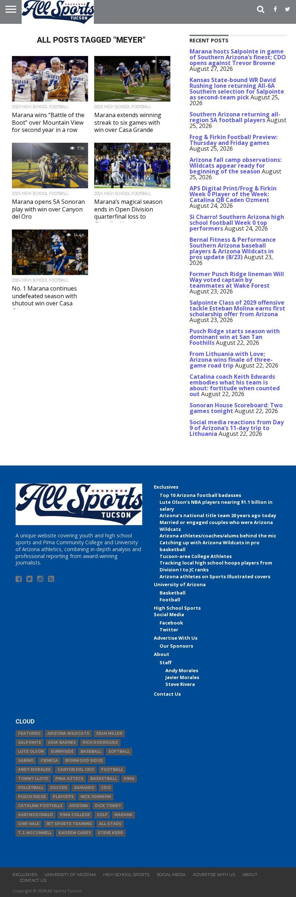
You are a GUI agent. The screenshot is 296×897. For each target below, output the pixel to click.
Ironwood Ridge (84, 760)
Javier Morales (182, 677)
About (161, 654)
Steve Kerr (110, 833)
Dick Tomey (108, 805)
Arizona (78, 805)
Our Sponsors (176, 646)
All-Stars (110, 823)
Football (170, 599)
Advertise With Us (175, 638)
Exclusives (166, 487)
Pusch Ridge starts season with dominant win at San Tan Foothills (235, 337)
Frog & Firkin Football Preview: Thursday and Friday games (234, 140)
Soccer (58, 787)
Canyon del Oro (75, 769)
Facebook (171, 622)
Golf (102, 814)
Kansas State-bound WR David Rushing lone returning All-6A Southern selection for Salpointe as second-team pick (237, 88)
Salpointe (29, 742)
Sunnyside (62, 751)
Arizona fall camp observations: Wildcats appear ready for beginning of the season (236, 165)
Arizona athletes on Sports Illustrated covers (215, 576)
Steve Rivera (180, 684)
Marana (123, 814)
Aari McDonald (35, 814)
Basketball (173, 592)
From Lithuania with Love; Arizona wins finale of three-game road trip (231, 359)
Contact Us (167, 694)
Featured (29, 733)
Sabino (26, 760)
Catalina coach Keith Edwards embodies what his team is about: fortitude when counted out (235, 385)
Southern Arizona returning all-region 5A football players (235, 117)
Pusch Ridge (32, 796)
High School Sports (177, 608)
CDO (105, 787)
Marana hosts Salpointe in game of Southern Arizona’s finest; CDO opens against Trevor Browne (238, 57)
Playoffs (63, 796)
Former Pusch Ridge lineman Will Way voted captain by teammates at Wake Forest (237, 279)
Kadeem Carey (74, 833)
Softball (119, 751)
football (112, 769)
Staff (165, 662)
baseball (90, 751)
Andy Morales (181, 670)
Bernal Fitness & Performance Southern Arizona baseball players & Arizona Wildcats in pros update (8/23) (233, 248)
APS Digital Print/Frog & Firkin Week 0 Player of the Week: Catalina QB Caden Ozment (233, 194)
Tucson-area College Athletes (196, 556)
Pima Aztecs (69, 778)
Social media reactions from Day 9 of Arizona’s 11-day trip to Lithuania (237, 428)
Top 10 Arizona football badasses (200, 495)
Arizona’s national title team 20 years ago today (218, 515)
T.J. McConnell (35, 833)
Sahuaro (84, 787)
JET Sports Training (69, 823)
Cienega (49, 760)
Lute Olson (31, 751)
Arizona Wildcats (68, 733)
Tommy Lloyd (33, 778)
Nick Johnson (95, 796)
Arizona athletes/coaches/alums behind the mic (218, 535)
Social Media (169, 614)
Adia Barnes (62, 742)
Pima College (75, 814)
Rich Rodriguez (100, 742)
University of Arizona (180, 584)
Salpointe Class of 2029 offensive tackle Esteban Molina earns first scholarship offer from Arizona (237, 308)
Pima (129, 778)
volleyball (30, 787)
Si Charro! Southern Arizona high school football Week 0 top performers (237, 222)
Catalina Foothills (40, 805)
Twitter (169, 629)
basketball (103, 778)
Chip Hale (28, 823)
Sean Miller (109, 733)
